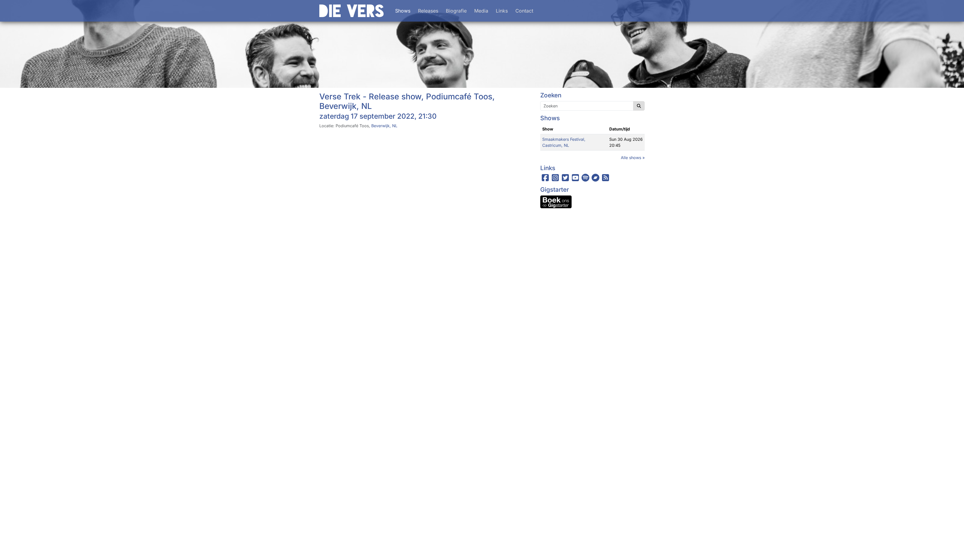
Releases (428, 11)
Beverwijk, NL (384, 125)
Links (502, 11)
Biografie (456, 11)
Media (481, 11)
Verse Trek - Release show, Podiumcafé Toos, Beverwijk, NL (407, 101)
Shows (402, 11)
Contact (524, 11)
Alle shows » (633, 157)
